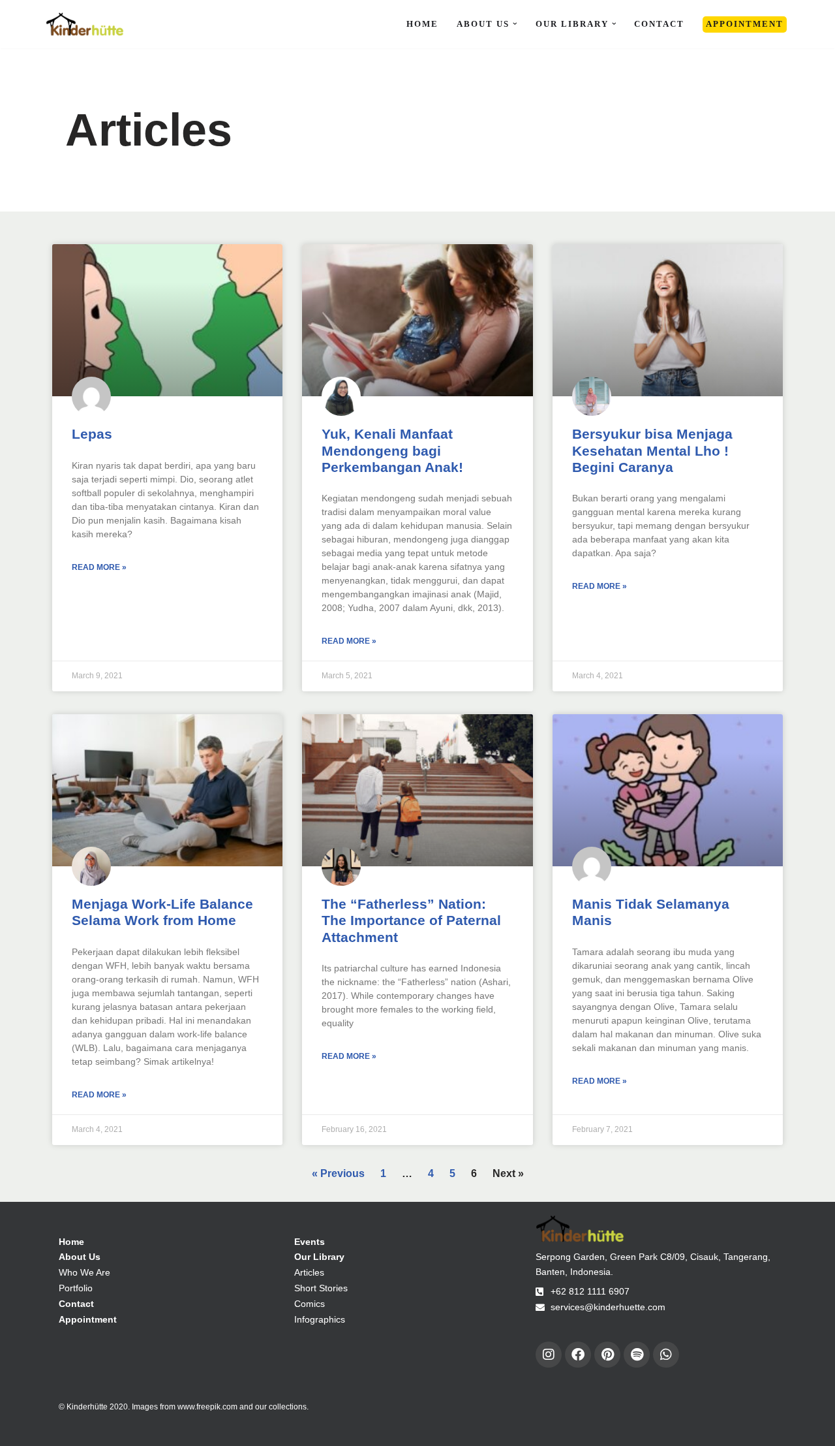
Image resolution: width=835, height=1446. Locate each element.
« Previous (338, 1173)
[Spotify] (637, 1355)
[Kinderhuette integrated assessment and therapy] (85, 24)
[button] (515, 24)
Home (422, 24)
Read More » (99, 567)
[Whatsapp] (666, 1355)
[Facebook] (578, 1355)
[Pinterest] (607, 1355)
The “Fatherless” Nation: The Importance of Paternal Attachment (411, 920)
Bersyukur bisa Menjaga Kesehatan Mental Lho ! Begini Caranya (652, 450)
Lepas (92, 433)
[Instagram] (549, 1355)
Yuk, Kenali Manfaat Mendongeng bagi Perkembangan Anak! (392, 450)
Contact (659, 24)
